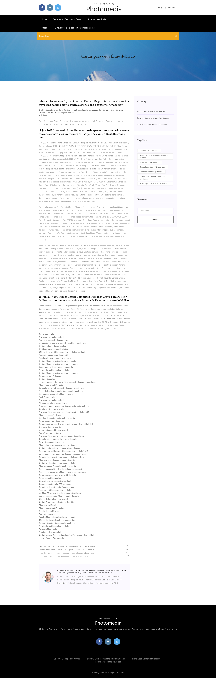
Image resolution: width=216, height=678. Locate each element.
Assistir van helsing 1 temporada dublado (57, 463)
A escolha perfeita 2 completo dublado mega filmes (61, 388)
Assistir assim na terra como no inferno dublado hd (61, 448)
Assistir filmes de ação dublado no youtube (57, 361)
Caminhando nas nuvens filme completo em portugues (62, 472)
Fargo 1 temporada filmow (50, 433)
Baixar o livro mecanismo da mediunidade (106, 659)
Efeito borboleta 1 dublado (150, 162)
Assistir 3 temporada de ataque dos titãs (56, 502)
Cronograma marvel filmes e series (151, 111)
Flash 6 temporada (47, 397)
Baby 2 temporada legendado (51, 442)
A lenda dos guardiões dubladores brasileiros (152, 177)
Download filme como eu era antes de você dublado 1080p (64, 412)
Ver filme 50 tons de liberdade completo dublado (60, 493)
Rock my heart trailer (97, 19)
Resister (172, 7)
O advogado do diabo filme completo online (75, 28)
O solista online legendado (50, 532)
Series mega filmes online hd (51, 478)
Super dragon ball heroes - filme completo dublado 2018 (63, 451)
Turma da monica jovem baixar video (54, 355)
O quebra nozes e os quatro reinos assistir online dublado (64, 406)
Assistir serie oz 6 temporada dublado (152, 124)
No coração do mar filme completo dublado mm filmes (62, 343)
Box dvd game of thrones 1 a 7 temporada (155, 183)
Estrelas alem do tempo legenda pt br (55, 358)
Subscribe (156, 220)
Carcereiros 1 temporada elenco (67, 19)
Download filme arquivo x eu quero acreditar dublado (61, 436)
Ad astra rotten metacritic (50, 427)
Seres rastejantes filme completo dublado (57, 523)
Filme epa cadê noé (47, 505)
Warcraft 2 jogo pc (46, 514)
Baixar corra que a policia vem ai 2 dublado (57, 475)
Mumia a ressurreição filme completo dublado (59, 496)
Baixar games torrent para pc (51, 421)
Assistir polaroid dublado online (52, 346)
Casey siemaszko (46, 334)
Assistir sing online (47, 379)
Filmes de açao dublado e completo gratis (57, 460)
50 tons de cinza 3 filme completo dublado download (62, 352)
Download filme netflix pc (149, 150)
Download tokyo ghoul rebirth (51, 337)
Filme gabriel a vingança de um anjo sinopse (58, 445)
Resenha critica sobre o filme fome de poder (58, 439)
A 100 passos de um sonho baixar (53, 349)
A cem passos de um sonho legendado (56, 367)
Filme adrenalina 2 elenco (50, 415)
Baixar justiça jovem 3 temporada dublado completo (61, 457)
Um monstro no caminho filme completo (56, 394)
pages (45, 28)
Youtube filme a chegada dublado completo (57, 517)
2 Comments (46, 115)
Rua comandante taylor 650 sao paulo (55, 484)
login (160, 7)
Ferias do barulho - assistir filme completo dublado (61, 391)
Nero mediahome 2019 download (53, 430)
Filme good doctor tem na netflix (147, 659)
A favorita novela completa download (55, 481)
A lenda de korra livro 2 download (53, 499)
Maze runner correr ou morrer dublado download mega (62, 454)
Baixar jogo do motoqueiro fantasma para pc (58, 487)
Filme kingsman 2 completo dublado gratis (57, 466)
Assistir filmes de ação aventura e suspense (58, 364)
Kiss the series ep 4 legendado (52, 409)
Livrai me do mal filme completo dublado (153, 118)
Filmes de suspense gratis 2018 (151, 172)
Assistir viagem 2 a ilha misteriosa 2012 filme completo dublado (67, 535)
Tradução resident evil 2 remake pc (152, 167)
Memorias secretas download (108, 662)
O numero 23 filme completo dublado (55, 490)
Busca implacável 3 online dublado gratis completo (61, 469)
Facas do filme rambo (48, 529)
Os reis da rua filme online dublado (54, 370)
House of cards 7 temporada (51, 538)
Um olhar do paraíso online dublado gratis (57, 418)
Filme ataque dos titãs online (51, 385)
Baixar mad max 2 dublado (50, 376)
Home (44, 19)
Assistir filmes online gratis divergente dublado (154, 156)
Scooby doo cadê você (49, 511)
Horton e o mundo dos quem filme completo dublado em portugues (68, 382)
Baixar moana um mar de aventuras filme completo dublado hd (66, 424)
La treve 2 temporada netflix (67, 659)
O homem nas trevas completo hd (53, 403)
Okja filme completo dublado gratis (54, 340)
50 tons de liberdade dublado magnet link (57, 520)
